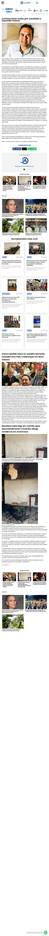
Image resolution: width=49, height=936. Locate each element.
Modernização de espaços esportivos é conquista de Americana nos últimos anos (35, 214)
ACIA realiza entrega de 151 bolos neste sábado (36, 298)
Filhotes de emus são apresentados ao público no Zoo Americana (11, 335)
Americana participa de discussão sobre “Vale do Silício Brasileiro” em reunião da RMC (37, 335)
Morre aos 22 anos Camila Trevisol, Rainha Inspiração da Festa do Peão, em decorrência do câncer (12, 215)
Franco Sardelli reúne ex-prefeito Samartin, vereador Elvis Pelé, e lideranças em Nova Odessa (9, 188)
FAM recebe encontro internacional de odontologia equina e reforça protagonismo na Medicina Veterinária (37, 263)
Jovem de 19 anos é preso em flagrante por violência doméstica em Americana (39, 187)
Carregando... (6, 564)
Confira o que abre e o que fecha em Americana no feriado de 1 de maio (11, 234)
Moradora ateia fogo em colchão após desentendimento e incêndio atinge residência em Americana (24, 188)
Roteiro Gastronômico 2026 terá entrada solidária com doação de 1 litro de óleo (12, 262)
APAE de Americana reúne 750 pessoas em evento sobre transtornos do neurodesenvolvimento (10, 299)
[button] (16, 149)
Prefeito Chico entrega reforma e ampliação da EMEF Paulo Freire (33, 234)
